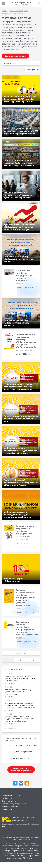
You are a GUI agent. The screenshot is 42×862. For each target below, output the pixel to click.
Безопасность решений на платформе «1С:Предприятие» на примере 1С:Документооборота (27, 628)
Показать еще (21, 653)
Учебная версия (8, 798)
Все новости (10, 728)
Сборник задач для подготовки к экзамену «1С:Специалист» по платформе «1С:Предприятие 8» (26, 340)
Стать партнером (9, 801)
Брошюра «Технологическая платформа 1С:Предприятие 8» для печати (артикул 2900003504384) (25, 598)
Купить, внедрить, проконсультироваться (21, 769)
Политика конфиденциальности (14, 804)
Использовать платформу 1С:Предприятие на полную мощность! (24, 275)
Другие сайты (7, 809)
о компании (32, 843)
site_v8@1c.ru (22, 820)
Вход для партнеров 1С (11, 795)
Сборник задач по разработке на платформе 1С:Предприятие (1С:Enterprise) (25, 531)
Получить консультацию (15, 56)
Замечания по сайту (10, 806)
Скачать (19, 287)
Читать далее (10, 683)
